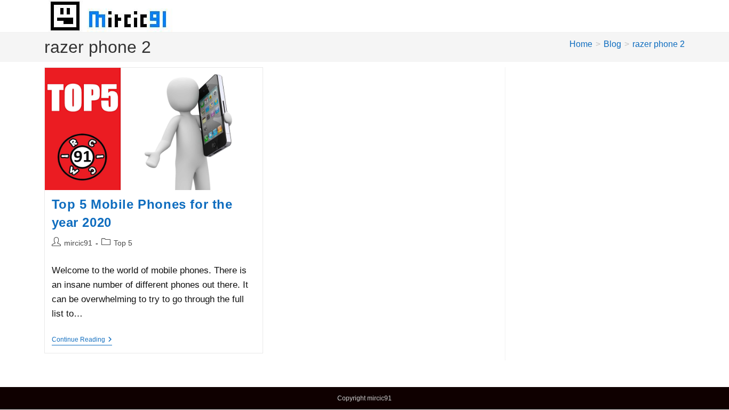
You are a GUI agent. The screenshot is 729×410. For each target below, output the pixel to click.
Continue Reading (82, 340)
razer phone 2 (658, 44)
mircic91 (78, 243)
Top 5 (123, 243)
